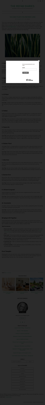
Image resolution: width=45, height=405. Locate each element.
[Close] (39, 61)
